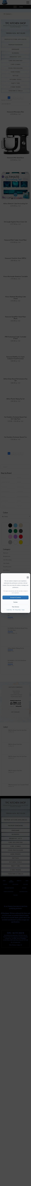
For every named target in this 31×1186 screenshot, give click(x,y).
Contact (23, 609)
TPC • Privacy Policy (17, 609)
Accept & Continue (15, 597)
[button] (28, 577)
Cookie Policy (9, 609)
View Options (15, 606)
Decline (15, 602)
